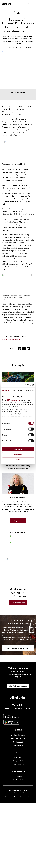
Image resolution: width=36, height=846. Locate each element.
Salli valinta (18, 454)
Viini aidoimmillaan (18, 497)
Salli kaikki (18, 449)
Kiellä (18, 460)
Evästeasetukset (25, 797)
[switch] (31, 429)
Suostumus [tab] (6, 390)
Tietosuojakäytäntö (11, 797)
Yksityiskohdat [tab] (18, 390)
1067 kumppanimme (13, 400)
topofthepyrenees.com (11, 339)
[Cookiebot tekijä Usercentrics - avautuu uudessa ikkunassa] (25, 385)
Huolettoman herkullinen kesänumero (18, 593)
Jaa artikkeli (11, 348)
